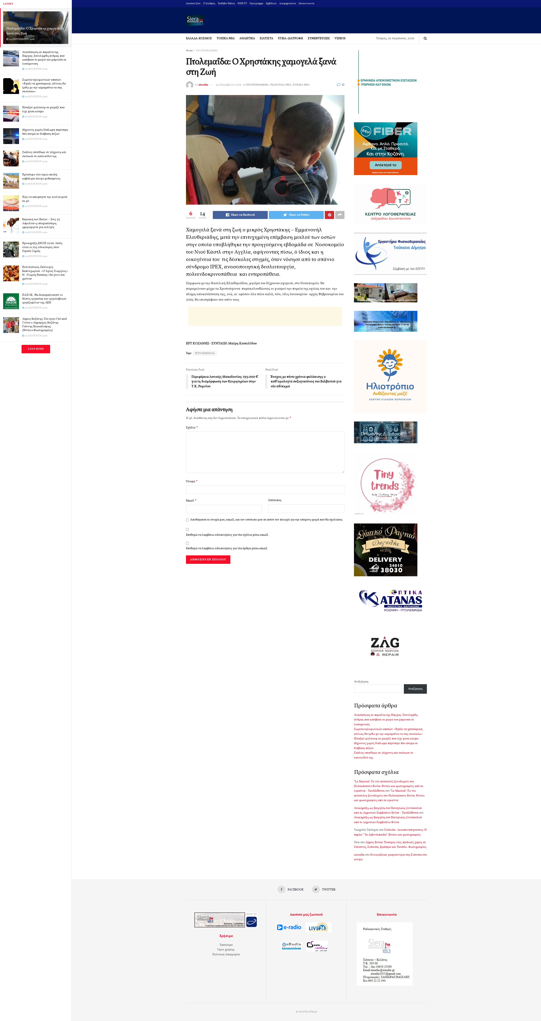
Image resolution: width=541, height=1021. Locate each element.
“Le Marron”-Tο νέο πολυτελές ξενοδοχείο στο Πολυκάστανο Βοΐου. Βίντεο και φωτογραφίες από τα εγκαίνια (389, 795)
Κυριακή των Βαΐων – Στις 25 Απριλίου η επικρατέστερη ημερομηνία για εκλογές (41, 223)
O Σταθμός (209, 3)
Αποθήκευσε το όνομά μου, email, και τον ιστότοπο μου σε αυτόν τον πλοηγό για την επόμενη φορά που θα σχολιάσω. (266, 520)
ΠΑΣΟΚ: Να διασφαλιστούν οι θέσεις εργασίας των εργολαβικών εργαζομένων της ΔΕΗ (44, 299)
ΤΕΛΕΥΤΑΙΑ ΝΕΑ (280, 85)
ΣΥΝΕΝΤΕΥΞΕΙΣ (319, 39)
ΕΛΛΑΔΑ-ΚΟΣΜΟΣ (199, 39)
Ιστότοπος (274, 500)
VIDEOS (340, 39)
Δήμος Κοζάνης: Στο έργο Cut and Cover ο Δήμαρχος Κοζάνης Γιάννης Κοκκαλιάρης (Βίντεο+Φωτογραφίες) (44, 325)
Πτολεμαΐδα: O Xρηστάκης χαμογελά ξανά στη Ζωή (34, 31)
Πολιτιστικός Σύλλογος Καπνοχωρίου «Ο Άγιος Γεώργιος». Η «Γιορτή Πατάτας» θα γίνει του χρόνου (45, 273)
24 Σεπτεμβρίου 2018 (228, 85)
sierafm (203, 85)
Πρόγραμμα (256, 3)
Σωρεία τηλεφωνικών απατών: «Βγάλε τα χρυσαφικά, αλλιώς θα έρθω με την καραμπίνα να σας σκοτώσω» (44, 86)
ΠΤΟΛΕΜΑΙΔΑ (205, 353)
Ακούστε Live (193, 3)
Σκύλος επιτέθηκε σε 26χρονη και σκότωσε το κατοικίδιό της (44, 154)
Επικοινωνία (306, 3)
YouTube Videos (226, 3)
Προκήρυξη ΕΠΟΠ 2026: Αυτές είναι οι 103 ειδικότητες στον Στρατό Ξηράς (42, 247)
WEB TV (242, 3)
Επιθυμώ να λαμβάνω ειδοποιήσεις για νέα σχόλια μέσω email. (227, 535)
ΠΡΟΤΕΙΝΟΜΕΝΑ (207, 50)
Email (191, 500)
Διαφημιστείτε (287, 3)
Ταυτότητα (226, 945)
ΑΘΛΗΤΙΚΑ (247, 39)
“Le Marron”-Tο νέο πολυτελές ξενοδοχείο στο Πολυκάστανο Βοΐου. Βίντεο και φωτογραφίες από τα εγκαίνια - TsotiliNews (388, 786)
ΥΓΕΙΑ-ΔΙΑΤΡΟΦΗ (290, 39)
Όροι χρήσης (226, 950)
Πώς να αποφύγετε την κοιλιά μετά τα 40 (44, 199)
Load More (36, 349)
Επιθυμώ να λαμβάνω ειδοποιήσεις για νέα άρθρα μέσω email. (227, 549)
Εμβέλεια (271, 3)
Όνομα (192, 481)
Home (189, 50)
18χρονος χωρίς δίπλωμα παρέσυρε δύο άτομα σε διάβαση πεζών (45, 132)
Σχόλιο (192, 427)
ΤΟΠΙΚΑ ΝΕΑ (226, 39)
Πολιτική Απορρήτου (226, 955)
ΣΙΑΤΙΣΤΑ (266, 39)
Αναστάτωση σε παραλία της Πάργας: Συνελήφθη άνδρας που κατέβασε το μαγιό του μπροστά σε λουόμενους (44, 58)
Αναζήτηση (361, 682)
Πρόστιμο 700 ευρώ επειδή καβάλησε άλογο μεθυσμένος (41, 177)
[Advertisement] (265, 316)
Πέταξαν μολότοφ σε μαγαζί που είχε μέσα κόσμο (43, 109)
